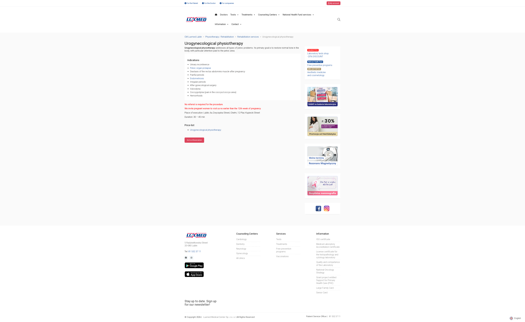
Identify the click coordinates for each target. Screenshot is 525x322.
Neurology (241, 248)
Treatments (247, 14)
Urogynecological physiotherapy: (205, 130)
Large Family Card (325, 288)
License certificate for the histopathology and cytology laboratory (327, 254)
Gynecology (242, 253)
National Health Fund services (297, 14)
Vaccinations (282, 256)
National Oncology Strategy (325, 271)
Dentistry (240, 244)
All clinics (240, 258)
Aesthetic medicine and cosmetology (316, 73)
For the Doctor (210, 3)
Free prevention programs (283, 250)
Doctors (224, 14)
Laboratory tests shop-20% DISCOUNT (318, 55)
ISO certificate (323, 239)
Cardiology (241, 239)
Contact (235, 24)
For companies (228, 3)
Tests (233, 14)
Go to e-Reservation (194, 140)
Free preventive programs (319, 65)
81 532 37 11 (194, 251)
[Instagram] (326, 208)
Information (220, 24)
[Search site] (338, 20)
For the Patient (192, 3)
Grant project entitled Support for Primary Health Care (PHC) (326, 280)
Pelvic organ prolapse (200, 68)
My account (334, 3)
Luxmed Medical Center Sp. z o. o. (219, 317)
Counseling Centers (267, 14)
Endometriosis (197, 78)
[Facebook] (318, 208)
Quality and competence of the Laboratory (328, 263)
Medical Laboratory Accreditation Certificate (328, 245)
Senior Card (321, 292)
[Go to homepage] (196, 20)
